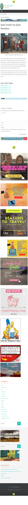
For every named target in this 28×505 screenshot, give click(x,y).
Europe (2, 400)
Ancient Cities (3, 387)
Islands (2, 407)
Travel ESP (11, 487)
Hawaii (2, 402)
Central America (4, 398)
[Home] (0, 14)
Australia (3, 394)
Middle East (3, 409)
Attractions (3, 391)
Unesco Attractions (5, 416)
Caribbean (3, 396)
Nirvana (13, 489)
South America (4, 411)
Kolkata (2, 475)
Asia (2, 389)
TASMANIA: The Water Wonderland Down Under (10, 471)
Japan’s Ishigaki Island (5, 478)
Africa (2, 385)
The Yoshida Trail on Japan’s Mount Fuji (9, 469)
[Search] (19, 423)
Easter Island (3, 473)
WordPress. (18, 489)
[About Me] (14, 2)
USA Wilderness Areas (5, 418)
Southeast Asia (4, 413)
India (2, 405)
